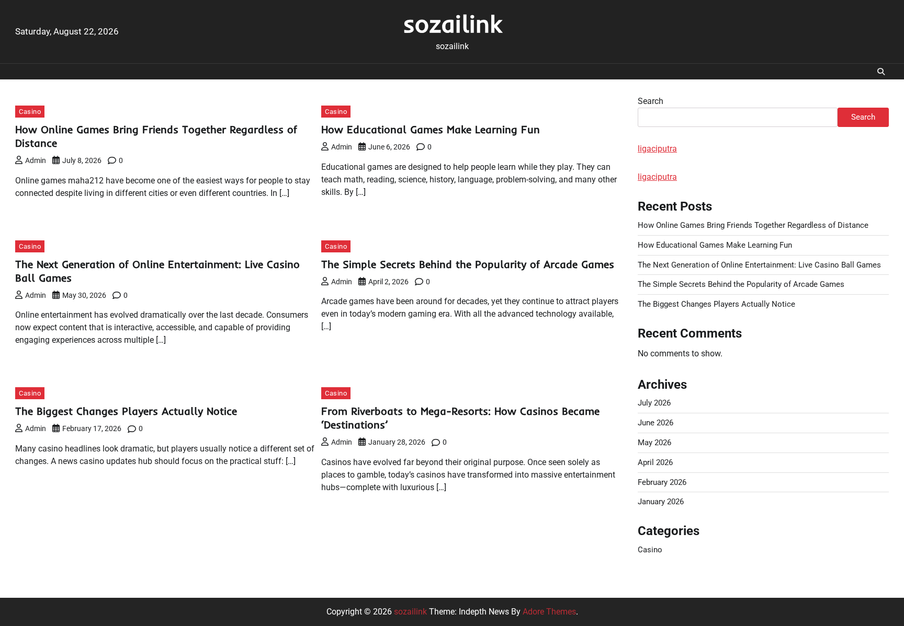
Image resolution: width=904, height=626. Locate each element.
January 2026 (661, 501)
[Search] (881, 71)
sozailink (452, 23)
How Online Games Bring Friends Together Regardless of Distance (753, 225)
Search (650, 101)
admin (35, 160)
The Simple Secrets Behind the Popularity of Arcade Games (467, 264)
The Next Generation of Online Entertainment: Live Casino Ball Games (759, 265)
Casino (30, 111)
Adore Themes (549, 612)
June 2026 (655, 422)
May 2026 (654, 442)
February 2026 (662, 482)
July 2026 (654, 403)
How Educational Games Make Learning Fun (430, 129)
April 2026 (655, 462)
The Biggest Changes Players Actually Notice (126, 411)
